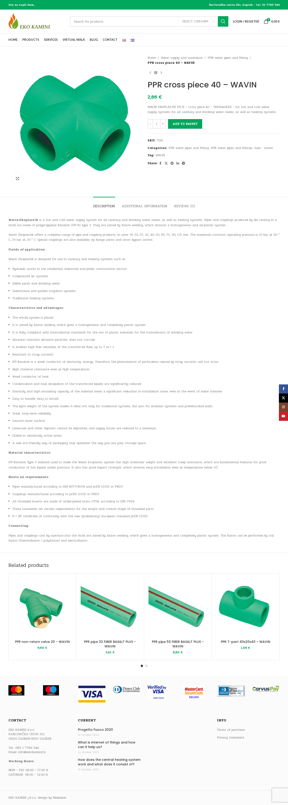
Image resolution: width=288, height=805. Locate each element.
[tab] (104, 204)
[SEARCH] (223, 21)
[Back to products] (155, 73)
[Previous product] (150, 73)
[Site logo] (36, 21)
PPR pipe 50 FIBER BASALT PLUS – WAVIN (178, 644)
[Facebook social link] (160, 163)
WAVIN (160, 155)
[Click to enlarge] (17, 178)
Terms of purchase (231, 730)
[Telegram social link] (183, 163)
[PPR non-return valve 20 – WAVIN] (42, 607)
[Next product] (161, 73)
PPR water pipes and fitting (228, 57)
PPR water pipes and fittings (231, 148)
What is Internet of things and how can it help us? (106, 744)
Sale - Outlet (263, 148)
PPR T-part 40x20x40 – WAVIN (245, 641)
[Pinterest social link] (172, 163)
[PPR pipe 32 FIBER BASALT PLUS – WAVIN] (110, 607)
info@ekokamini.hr (32, 752)
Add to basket (185, 124)
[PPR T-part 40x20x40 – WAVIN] (245, 607)
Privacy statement (230, 737)
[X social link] (166, 163)
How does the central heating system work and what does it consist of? (109, 762)
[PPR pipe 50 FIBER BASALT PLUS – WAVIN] (178, 607)
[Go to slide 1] (142, 666)
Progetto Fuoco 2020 (95, 730)
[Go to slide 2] (146, 666)
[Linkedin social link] (178, 163)
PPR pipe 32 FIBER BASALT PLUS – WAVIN (110, 644)
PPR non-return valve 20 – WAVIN (42, 641)
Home (152, 57)
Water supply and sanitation (182, 57)
